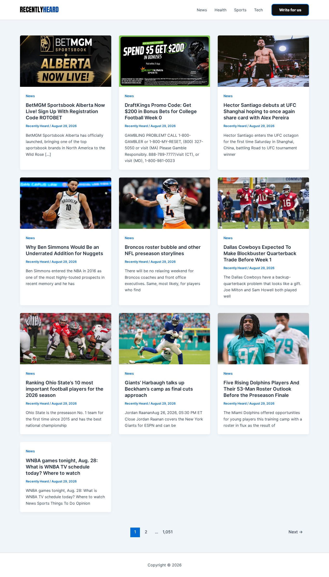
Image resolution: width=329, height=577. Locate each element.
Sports (240, 9)
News (202, 9)
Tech (258, 9)
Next (296, 531)
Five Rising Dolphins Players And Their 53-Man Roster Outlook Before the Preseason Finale (261, 389)
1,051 (167, 531)
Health (220, 9)
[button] (290, 10)
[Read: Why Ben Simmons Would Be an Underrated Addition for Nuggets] (65, 202)
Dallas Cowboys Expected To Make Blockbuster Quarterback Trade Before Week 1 (260, 253)
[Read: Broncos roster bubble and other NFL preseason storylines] (164, 202)
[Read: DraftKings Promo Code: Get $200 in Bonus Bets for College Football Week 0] (164, 60)
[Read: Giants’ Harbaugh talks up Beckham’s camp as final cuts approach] (164, 338)
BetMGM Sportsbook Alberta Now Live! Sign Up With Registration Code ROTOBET (65, 111)
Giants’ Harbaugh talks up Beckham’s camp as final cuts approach (159, 389)
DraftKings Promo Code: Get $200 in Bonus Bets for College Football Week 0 (161, 111)
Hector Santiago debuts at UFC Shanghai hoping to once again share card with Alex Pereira (260, 111)
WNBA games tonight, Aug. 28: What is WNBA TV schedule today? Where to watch (62, 467)
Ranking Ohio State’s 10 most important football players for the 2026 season (64, 389)
